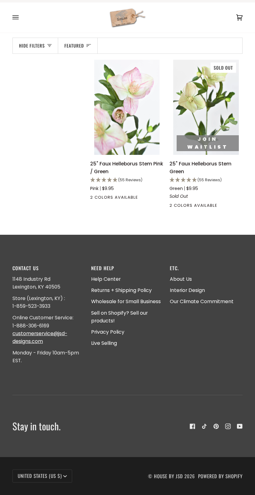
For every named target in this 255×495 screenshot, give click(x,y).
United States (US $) (40, 475)
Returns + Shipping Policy (121, 290)
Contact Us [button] (25, 268)
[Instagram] (228, 426)
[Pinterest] (216, 426)
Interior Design (187, 290)
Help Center (106, 279)
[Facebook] (192, 426)
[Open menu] (21, 17)
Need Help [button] (102, 268)
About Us (181, 279)
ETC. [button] (174, 268)
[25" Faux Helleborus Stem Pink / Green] (127, 107)
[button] (126, 180)
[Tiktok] (204, 426)
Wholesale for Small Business (126, 301)
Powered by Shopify (220, 476)
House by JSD (168, 476)
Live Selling (104, 343)
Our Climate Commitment (202, 301)
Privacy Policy (107, 331)
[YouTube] (240, 426)
